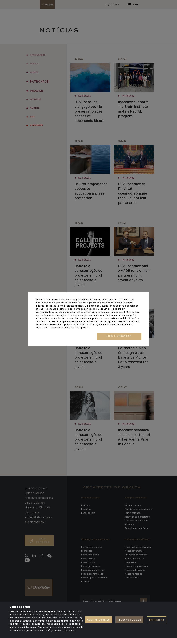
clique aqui (69, 630)
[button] (119, 336)
